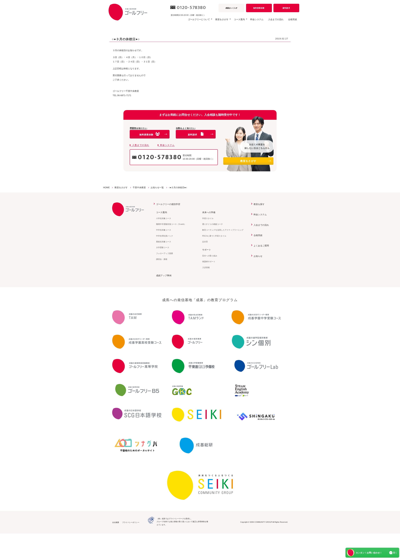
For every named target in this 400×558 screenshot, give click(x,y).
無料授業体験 (259, 8)
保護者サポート (208, 261)
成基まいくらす (231, 8)
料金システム (256, 19)
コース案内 (161, 212)
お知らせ (258, 256)
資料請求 (286, 8)
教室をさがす (248, 161)
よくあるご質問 (261, 245)
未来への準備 (208, 212)
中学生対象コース (163, 230)
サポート (206, 249)
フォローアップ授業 (164, 253)
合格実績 (292, 19)
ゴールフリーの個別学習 (168, 204)
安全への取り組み (209, 256)
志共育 (205, 242)
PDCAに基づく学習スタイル (214, 236)
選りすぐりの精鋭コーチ (212, 224)
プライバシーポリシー (130, 522)
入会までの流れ (275, 19)
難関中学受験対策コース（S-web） (171, 224)
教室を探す (259, 204)
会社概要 (115, 522)
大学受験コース (162, 247)
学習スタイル (207, 218)
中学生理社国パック (164, 236)
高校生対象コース (163, 242)
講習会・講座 (161, 259)
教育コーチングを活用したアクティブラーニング (222, 230)
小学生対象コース (163, 218)
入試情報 (206, 267)
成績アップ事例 (163, 275)
